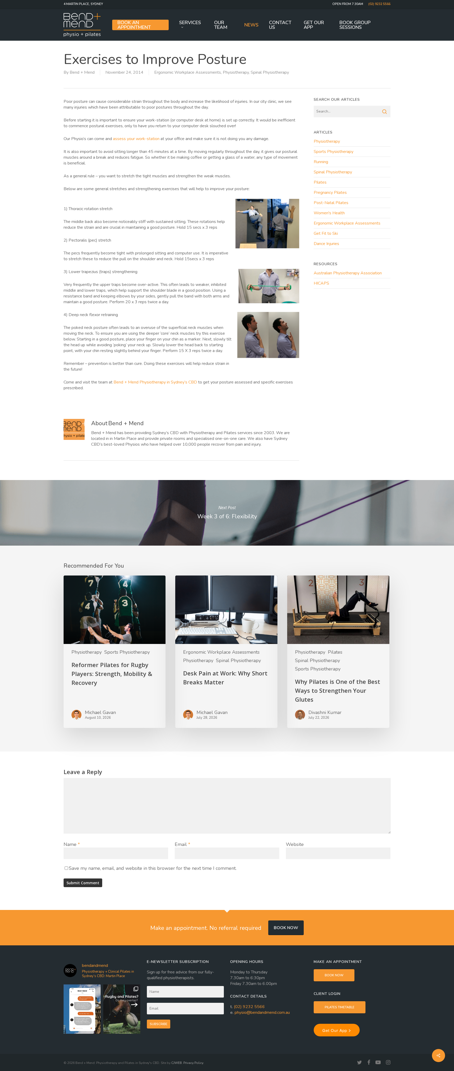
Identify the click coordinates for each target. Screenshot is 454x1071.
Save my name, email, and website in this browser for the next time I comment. (152, 868)
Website (295, 844)
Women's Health (329, 213)
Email (182, 844)
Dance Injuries (326, 244)
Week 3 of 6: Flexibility (227, 513)
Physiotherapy (236, 72)
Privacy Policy (193, 1063)
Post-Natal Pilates (331, 203)
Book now (286, 928)
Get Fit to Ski (326, 233)
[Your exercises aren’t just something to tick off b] (82, 1009)
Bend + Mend (82, 72)
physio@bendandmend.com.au (262, 1012)
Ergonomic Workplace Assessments (187, 72)
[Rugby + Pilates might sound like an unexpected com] (121, 1009)
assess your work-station (136, 139)
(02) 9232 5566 (249, 1007)
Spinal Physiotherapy (270, 72)
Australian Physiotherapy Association (348, 273)
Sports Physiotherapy (333, 151)
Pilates (320, 182)
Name (72, 844)
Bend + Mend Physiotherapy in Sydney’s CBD (155, 382)
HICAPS (321, 283)
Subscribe (158, 1024)
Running (321, 162)
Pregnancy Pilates (330, 192)
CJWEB (176, 1063)
